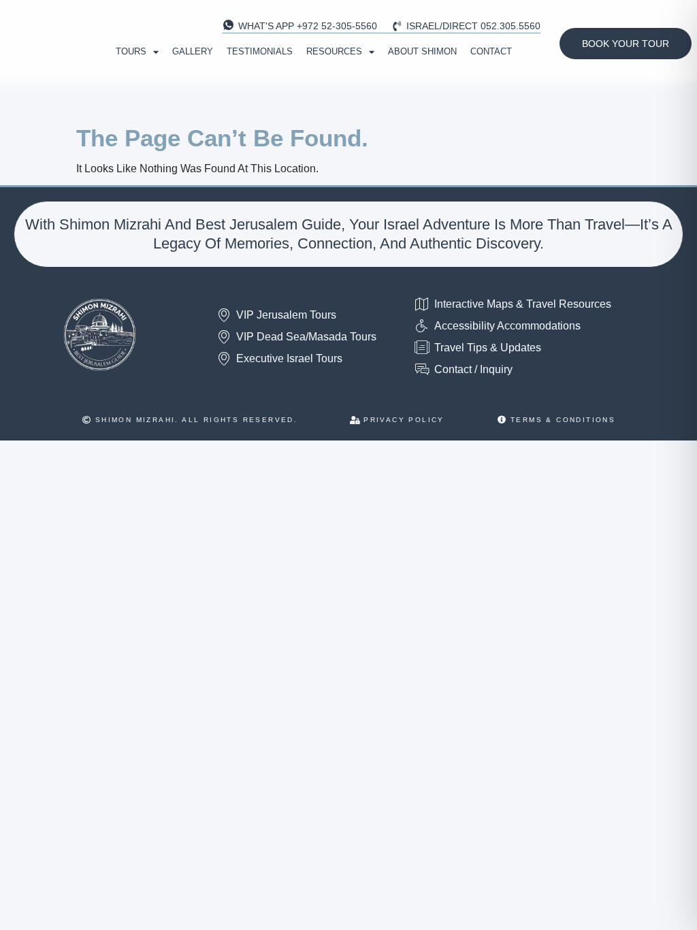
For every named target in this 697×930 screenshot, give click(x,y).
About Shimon (422, 51)
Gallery (192, 51)
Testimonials (260, 51)
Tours (131, 51)
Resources (334, 51)
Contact (491, 51)
